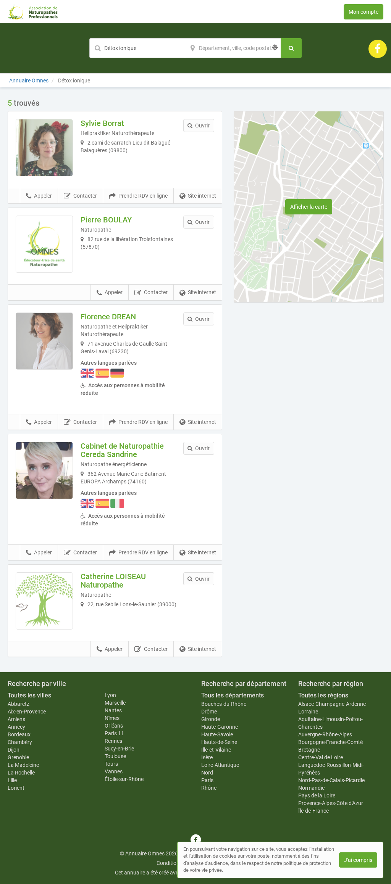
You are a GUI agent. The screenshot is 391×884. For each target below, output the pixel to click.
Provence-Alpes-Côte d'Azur (330, 803)
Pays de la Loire (316, 795)
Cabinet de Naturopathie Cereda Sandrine (122, 450)
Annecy (16, 727)
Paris (207, 780)
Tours (111, 764)
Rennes (113, 741)
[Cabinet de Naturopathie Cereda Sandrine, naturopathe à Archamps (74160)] (44, 470)
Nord (207, 773)
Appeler (43, 196)
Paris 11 (114, 733)
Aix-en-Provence (27, 711)
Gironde (210, 719)
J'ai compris (358, 860)
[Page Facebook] (377, 48)
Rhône (209, 788)
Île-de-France (313, 811)
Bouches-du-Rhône (223, 704)
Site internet (202, 196)
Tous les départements (232, 695)
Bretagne (309, 750)
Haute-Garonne (219, 727)
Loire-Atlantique (220, 765)
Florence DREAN (108, 316)
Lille (12, 780)
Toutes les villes (29, 695)
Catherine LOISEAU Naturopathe (113, 580)
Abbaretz (18, 704)
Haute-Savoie (217, 734)
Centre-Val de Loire (320, 757)
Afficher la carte (308, 207)
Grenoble (18, 757)
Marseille (115, 703)
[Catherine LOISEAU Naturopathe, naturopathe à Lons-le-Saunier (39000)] (44, 601)
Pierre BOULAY (106, 219)
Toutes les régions (323, 695)
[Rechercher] (291, 48)
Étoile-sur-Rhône (124, 779)
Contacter (85, 196)
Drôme (209, 711)
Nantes (113, 710)
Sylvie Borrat (102, 123)
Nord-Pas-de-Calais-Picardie (331, 780)
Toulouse (115, 756)
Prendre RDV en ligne (143, 196)
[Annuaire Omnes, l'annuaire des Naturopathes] (33, 11)
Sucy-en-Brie (119, 749)
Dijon (13, 750)
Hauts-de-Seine (219, 742)
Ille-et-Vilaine (216, 750)
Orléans (114, 726)
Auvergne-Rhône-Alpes (325, 734)
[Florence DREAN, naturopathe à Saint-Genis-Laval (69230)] (44, 341)
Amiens (16, 719)
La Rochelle (21, 773)
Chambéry (20, 742)
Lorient (16, 788)
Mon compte (363, 12)
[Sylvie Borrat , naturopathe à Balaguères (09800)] (44, 147)
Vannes (114, 771)
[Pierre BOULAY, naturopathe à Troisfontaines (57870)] (44, 244)
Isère (207, 757)
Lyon (110, 695)
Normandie (311, 788)
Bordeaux (19, 734)
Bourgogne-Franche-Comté (330, 742)
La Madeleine (23, 765)
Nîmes (112, 718)
